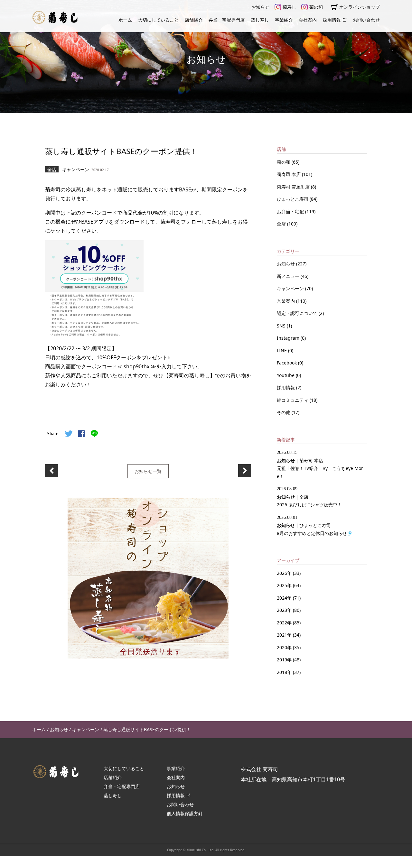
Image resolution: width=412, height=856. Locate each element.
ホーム (125, 20)
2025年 (284, 585)
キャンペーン (291, 288)
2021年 (284, 635)
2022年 (284, 623)
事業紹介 (284, 20)
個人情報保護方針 (185, 813)
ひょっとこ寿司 (293, 199)
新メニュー (289, 276)
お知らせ (260, 7)
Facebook (287, 363)
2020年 (284, 647)
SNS (282, 326)
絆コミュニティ (293, 400)
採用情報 (332, 20)
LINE (282, 350)
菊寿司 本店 (289, 174)
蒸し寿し (260, 20)
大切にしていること (158, 20)
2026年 (284, 573)
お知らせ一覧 (148, 471)
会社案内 (308, 20)
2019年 (284, 660)
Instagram (289, 338)
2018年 (284, 672)
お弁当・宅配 (291, 211)
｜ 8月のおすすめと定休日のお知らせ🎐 (314, 525)
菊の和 (316, 7)
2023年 (284, 610)
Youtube (286, 375)
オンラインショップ (359, 7)
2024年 (284, 598)
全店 (282, 224)
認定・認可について (298, 313)
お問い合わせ (366, 20)
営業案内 (286, 301)
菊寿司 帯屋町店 (294, 187)
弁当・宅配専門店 (227, 20)
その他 (284, 412)
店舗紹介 (194, 20)
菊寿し (289, 7)
